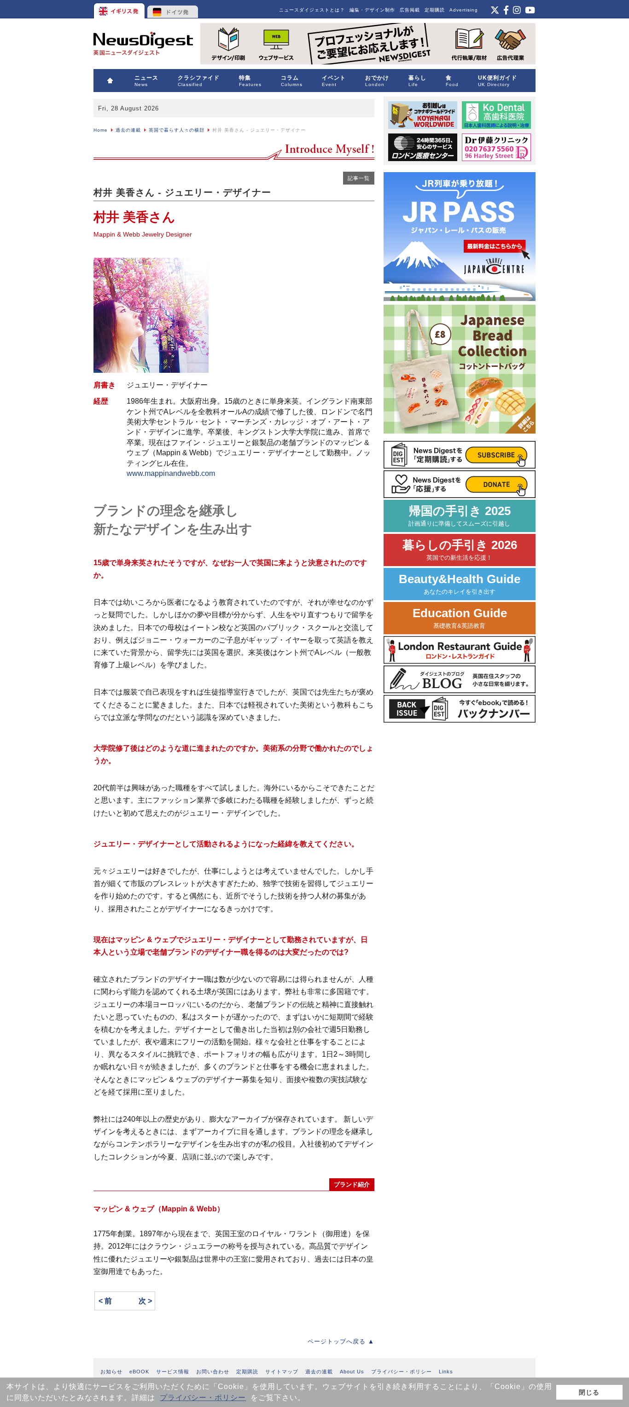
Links (446, 1371)
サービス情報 (172, 1371)
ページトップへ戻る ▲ (341, 1341)
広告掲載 (410, 9)
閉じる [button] (589, 1392)
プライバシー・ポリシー (203, 1397)
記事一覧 (359, 178)
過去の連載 (128, 130)
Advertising (463, 9)
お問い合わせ (212, 1371)
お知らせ (111, 1371)
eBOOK (139, 1371)
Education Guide (460, 618)
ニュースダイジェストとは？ (312, 9)
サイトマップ (281, 1371)
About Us (352, 1371)
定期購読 (435, 9)
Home (100, 130)
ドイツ (172, 9)
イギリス (119, 9)
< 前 (105, 1301)
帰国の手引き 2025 (459, 515)
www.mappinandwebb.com (171, 473)
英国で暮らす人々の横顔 (176, 130)
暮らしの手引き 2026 (459, 549)
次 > (145, 1301)
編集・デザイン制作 (372, 9)
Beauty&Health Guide (459, 584)
